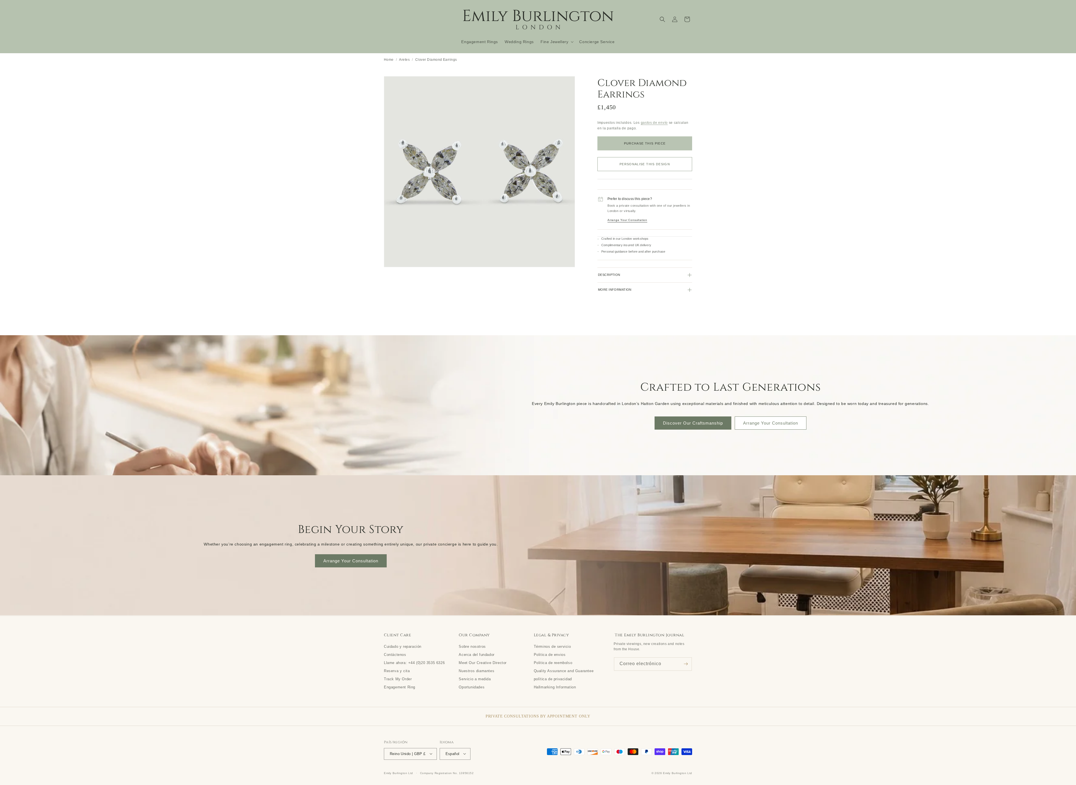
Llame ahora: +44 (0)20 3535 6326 (414, 662)
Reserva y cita (397, 670)
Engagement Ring (399, 686)
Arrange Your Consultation (627, 220)
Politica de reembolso (553, 662)
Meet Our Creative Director (483, 662)
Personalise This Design (645, 164)
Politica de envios (550, 654)
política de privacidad (553, 678)
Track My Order (398, 678)
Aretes (404, 59)
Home (389, 59)
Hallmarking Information (555, 686)
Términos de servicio (552, 646)
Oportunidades (471, 686)
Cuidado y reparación (402, 646)
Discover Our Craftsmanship (693, 423)
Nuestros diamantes (476, 670)
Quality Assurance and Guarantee (564, 670)
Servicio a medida (475, 678)
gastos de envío (654, 122)
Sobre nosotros (472, 646)
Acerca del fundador (476, 654)
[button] (556, 42)
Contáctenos (395, 654)
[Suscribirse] (686, 664)
